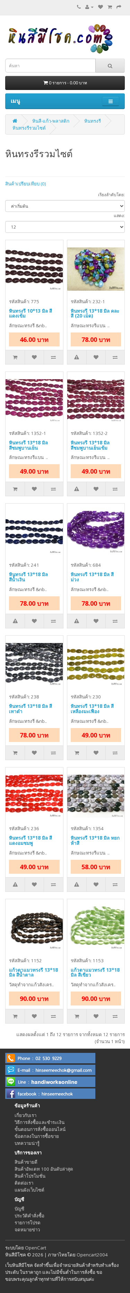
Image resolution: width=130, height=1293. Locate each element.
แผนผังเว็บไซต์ (29, 1190)
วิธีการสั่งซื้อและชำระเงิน (39, 1122)
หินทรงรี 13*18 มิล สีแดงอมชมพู (30, 840)
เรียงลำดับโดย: (111, 195)
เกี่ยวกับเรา (25, 1115)
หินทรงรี (92, 121)
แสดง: (119, 216)
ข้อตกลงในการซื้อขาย (37, 1136)
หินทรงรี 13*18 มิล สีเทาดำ (30, 708)
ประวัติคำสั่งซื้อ (29, 1215)
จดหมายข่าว (27, 1229)
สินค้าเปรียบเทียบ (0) (25, 184)
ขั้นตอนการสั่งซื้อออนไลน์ (40, 1129)
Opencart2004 (92, 1255)
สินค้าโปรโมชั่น (30, 1176)
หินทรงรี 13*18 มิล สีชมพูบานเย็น (28, 445)
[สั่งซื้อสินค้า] (118, 7)
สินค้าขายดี (26, 1162)
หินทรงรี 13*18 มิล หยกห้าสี (95, 840)
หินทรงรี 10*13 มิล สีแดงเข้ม (30, 313)
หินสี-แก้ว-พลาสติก (50, 121)
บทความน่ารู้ (27, 1143)
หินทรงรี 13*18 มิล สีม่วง (92, 577)
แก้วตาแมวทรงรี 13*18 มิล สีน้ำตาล (33, 972)
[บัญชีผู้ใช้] (89, 7)
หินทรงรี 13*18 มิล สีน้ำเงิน (28, 577)
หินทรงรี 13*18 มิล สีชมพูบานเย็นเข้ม (90, 445)
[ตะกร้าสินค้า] (109, 7)
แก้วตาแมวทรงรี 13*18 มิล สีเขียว (95, 972)
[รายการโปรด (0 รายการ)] (100, 7)
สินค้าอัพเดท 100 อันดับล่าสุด (44, 1169)
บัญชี (19, 1209)
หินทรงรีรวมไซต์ (29, 128)
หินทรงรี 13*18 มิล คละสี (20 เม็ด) (95, 313)
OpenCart (35, 1248)
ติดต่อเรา (24, 1183)
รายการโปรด (28, 1222)
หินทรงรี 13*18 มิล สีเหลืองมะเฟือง (92, 708)
